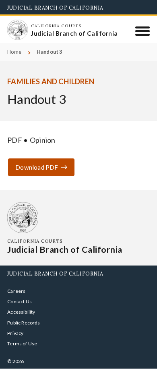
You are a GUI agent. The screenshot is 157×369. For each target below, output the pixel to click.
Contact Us (19, 301)
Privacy (15, 333)
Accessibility (21, 312)
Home (14, 52)
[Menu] (142, 31)
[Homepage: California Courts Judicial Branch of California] (17, 30)
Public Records (23, 323)
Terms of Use (22, 344)
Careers (16, 291)
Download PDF (36, 167)
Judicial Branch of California (55, 7)
